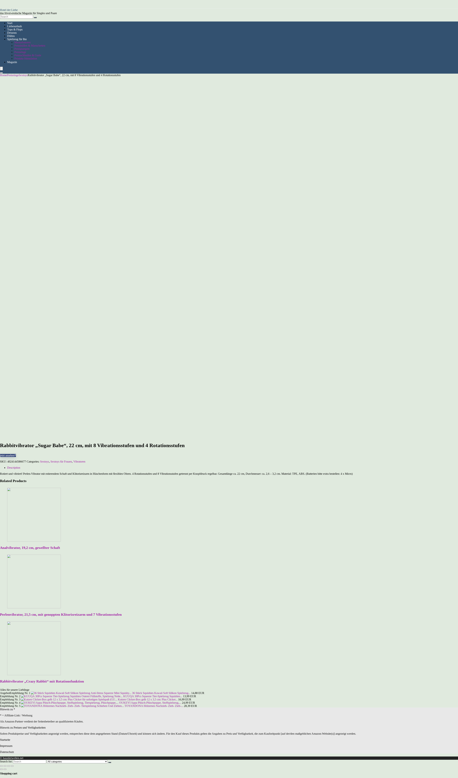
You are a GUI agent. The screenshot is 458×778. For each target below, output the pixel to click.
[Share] (5, 766)
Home (3, 75)
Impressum (6, 745)
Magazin (12, 62)
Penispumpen (22, 48)
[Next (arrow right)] (5, 769)
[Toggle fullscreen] (8, 766)
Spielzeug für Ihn (17, 39)
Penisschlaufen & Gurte (27, 55)
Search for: (6, 761)
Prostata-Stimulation (25, 58)
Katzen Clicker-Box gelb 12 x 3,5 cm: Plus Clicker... (147, 699)
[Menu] (1, 68)
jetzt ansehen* (8, 455)
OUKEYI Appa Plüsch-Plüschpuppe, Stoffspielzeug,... (150, 702)
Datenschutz (7, 751)
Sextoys (23, 75)
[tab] (232, 467)
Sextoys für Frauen (61, 461)
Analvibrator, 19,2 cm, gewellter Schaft (30, 548)
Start (9, 23)
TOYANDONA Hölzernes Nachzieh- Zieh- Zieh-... (154, 705)
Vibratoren (79, 461)
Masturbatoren (22, 42)
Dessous (12, 32)
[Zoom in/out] (12, 766)
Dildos (11, 35)
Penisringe (20, 52)
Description (13, 467)
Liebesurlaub (14, 26)
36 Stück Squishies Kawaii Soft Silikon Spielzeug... (161, 693)
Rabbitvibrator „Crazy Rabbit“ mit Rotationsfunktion (42, 681)
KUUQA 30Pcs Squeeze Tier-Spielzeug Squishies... (152, 696)
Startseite (5, 739)
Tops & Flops (15, 29)
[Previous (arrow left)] (1, 769)
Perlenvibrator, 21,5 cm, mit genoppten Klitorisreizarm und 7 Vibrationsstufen (61, 614)
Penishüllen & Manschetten (29, 45)
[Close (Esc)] (1, 766)
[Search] (35, 17)
